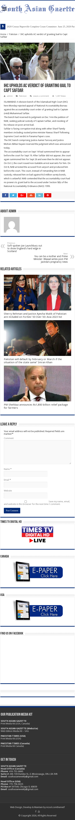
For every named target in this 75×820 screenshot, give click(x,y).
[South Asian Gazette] (37, 8)
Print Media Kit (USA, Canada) (15, 723)
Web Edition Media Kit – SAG (15, 731)
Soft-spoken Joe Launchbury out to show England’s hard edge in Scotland (24, 247)
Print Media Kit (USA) (11, 738)
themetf (61, 807)
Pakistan (13, 34)
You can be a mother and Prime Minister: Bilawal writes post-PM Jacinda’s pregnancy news (50, 258)
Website (8, 490)
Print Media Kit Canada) (12, 746)
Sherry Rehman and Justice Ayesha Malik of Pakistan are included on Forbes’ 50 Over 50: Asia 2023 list (35, 315)
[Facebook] (36, 811)
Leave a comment (41, 96)
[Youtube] (39, 811)
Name (8, 469)
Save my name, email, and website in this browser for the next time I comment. (37, 502)
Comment (9, 438)
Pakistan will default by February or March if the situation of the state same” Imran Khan (33, 361)
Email (7, 480)
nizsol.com (51, 807)
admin (10, 96)
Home (3, 34)
